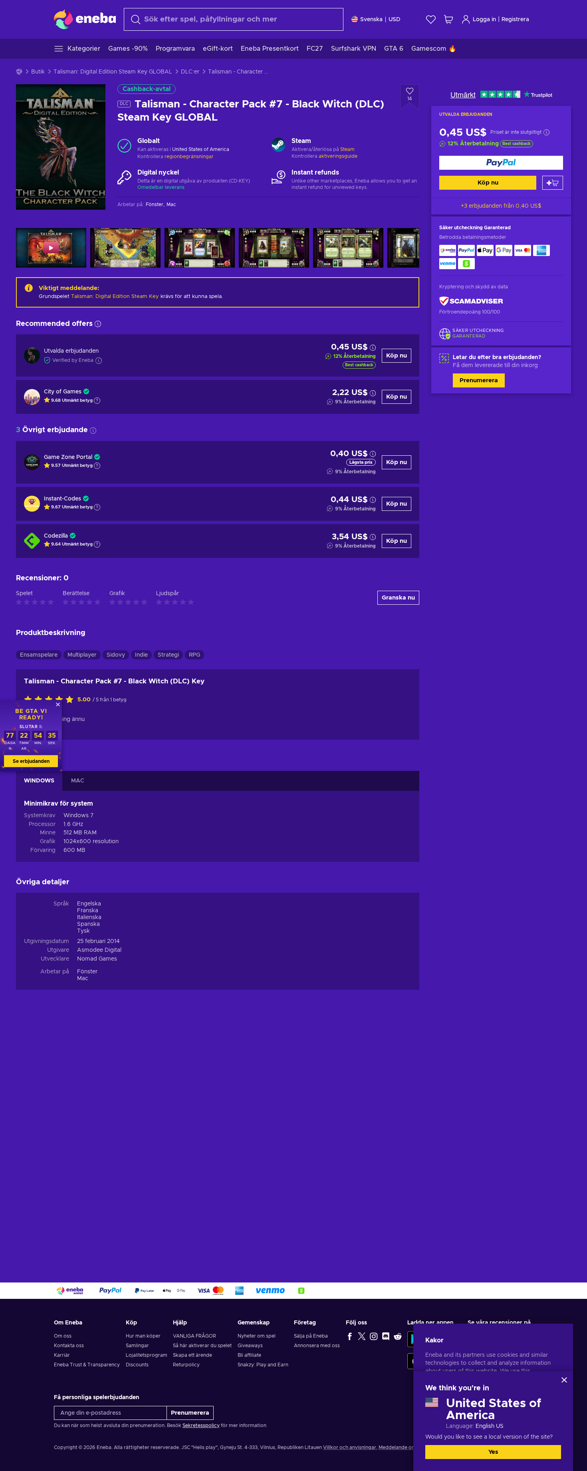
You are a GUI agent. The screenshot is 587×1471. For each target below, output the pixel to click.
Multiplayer (82, 655)
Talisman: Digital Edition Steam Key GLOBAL (113, 72)
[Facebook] (350, 1336)
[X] (362, 1336)
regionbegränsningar (189, 156)
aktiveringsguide (338, 156)
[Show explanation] (97, 400)
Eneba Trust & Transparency (87, 1364)
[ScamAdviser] (471, 301)
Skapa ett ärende (192, 1355)
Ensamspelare (39, 655)
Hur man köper (143, 1336)
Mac (82, 978)
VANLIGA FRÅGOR (194, 1336)
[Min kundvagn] (448, 19)
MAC (77, 781)
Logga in (484, 19)
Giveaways (250, 1345)
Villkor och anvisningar (349, 1447)
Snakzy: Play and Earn (263, 1364)
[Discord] (386, 1336)
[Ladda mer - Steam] (279, 146)
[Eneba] (85, 19)
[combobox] (233, 19)
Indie (141, 655)
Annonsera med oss (317, 1345)
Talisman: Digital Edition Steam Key (115, 296)
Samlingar (137, 1345)
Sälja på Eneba (311, 1336)
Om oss (62, 1336)
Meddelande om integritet (409, 1447)
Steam (347, 149)
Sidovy (116, 655)
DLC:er (190, 72)
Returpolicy (186, 1364)
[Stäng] (564, 1380)
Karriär (62, 1355)
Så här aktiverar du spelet (202, 1345)
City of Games (62, 392)
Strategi (168, 655)
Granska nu (398, 598)
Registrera (515, 19)
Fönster (87, 972)
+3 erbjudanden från (501, 206)
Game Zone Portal (68, 457)
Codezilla (56, 536)
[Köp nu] (501, 163)
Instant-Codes (62, 499)
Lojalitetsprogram (146, 1355)
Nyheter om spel (257, 1336)
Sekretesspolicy (201, 1425)
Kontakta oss (69, 1345)
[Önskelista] (431, 19)
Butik (38, 72)
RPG (194, 655)
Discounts (137, 1364)
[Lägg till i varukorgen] (552, 183)
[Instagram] (374, 1336)
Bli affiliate (249, 1355)
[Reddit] (398, 1336)
